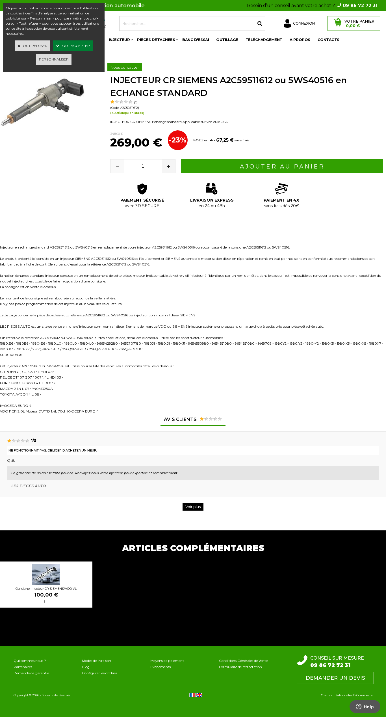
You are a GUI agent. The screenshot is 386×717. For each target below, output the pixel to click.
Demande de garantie (31, 673)
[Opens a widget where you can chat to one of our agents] (364, 707)
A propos (300, 39)
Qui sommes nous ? (30, 660)
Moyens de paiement (167, 660)
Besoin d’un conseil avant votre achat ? (312, 5)
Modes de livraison (96, 660)
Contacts (328, 39)
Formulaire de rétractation (240, 667)
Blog (86, 667)
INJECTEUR (119, 39)
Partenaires (23, 667)
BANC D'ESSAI (195, 39)
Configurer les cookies (99, 673)
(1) (135, 102)
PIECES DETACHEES (156, 39)
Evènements (160, 667)
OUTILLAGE (227, 39)
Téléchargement (264, 39)
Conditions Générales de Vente (243, 660)
